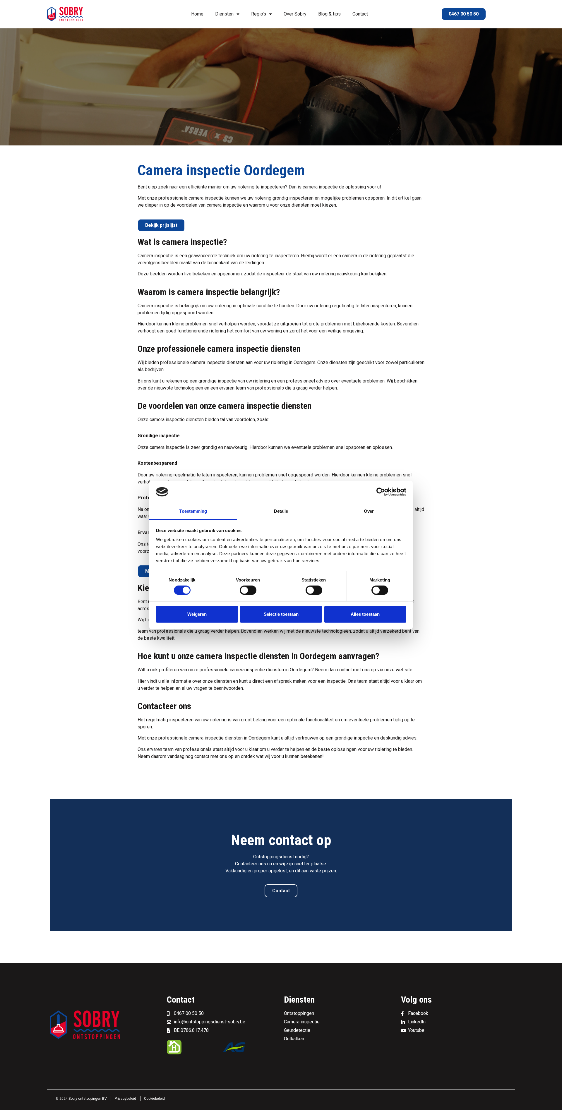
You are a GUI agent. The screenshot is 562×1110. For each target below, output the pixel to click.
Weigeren (197, 614)
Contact (360, 14)
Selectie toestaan (281, 614)
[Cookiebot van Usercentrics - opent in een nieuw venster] (380, 492)
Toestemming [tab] (193, 511)
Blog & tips (329, 14)
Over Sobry (295, 14)
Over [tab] (369, 511)
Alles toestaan (365, 614)
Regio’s (258, 14)
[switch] (248, 590)
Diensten (224, 14)
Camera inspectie (155, 255)
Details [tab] (281, 511)
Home (197, 14)
